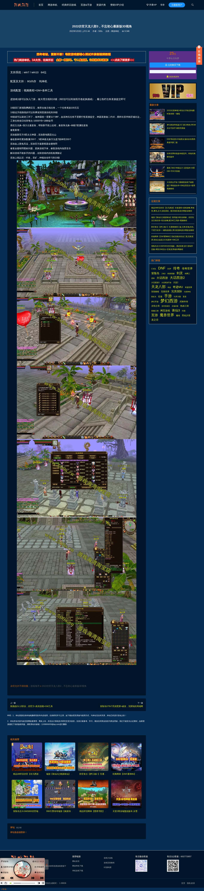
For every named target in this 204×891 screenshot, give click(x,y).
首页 (41, 5)
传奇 (176, 268)
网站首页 (75, 861)
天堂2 (175, 282)
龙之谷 (154, 319)
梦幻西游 (169, 300)
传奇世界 (187, 268)
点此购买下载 (172, 65)
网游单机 (52, 5)
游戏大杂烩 (108, 858)
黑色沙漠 (186, 315)
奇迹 (169, 287)
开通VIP (152, 5)
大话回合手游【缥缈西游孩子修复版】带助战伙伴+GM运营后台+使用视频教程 (181, 185)
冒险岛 (155, 273)
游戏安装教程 (109, 863)
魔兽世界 (167, 315)
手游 (168, 296)
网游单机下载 (77, 866)
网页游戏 (165, 310)
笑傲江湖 (154, 311)
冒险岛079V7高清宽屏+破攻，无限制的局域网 (121, 706)
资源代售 (101, 5)
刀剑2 (163, 273)
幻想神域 (187, 292)
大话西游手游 (166, 282)
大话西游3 (155, 283)
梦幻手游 (154, 302)
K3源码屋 (107, 867)
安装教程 (155, 291)
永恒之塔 (155, 306)
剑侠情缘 (171, 274)
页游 (154, 315)
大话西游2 (177, 277)
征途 (160, 296)
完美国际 (176, 291)
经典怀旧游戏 (69, 5)
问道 (183, 311)
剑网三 (187, 274)
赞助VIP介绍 (117, 5)
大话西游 (162, 277)
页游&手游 (86, 5)
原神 (153, 278)
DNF (161, 268)
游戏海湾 (34, 686)
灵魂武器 (175, 306)
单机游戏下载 (77, 871)
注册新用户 (177, 5)
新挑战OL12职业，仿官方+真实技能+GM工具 (31, 706)
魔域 (178, 315)
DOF (169, 269)
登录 (162, 5)
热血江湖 (184, 306)
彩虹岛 (153, 296)
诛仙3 (176, 310)
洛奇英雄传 (166, 306)
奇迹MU (178, 287)
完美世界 (165, 291)
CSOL (153, 269)
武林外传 (184, 301)
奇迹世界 (188, 287)
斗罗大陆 (177, 297)
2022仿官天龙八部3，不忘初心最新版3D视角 (64, 686)
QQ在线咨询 (173, 76)
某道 (184, 297)
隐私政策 (191, 883)
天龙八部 (158, 287)
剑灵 (180, 273)
